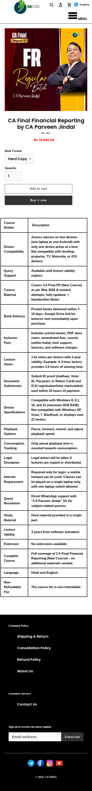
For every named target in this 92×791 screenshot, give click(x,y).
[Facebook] (41, 765)
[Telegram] (31, 765)
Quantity (10, 168)
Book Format (13, 151)
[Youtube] (60, 765)
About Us (25, 671)
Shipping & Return (32, 636)
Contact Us (27, 704)
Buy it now (38, 200)
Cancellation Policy (34, 648)
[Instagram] (50, 765)
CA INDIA (51, 777)
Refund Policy (29, 659)
